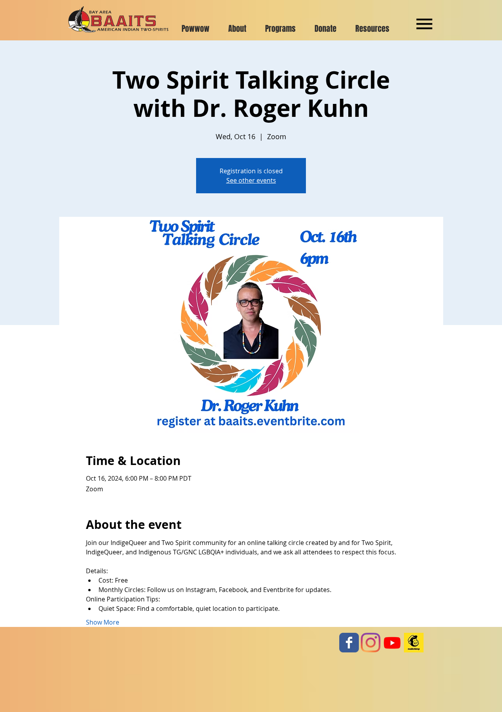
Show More (102, 622)
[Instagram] (370, 642)
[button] (424, 24)
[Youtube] (392, 642)
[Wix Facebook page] (349, 642)
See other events (251, 180)
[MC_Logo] (414, 642)
